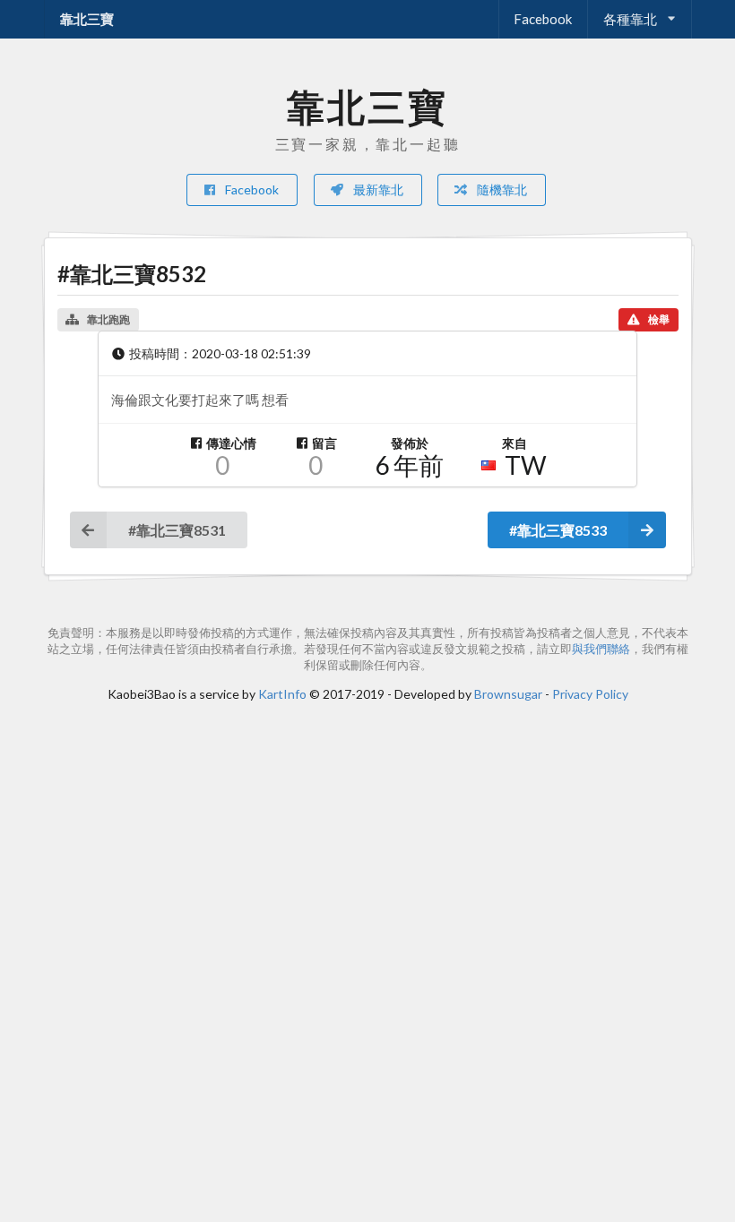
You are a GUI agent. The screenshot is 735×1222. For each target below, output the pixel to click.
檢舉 (659, 319)
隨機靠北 (500, 189)
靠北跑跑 (108, 319)
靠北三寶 (87, 19)
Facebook (543, 19)
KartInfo (282, 693)
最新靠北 (376, 189)
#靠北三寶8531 (177, 529)
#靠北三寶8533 (558, 529)
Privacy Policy (590, 693)
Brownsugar (508, 693)
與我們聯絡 (601, 649)
